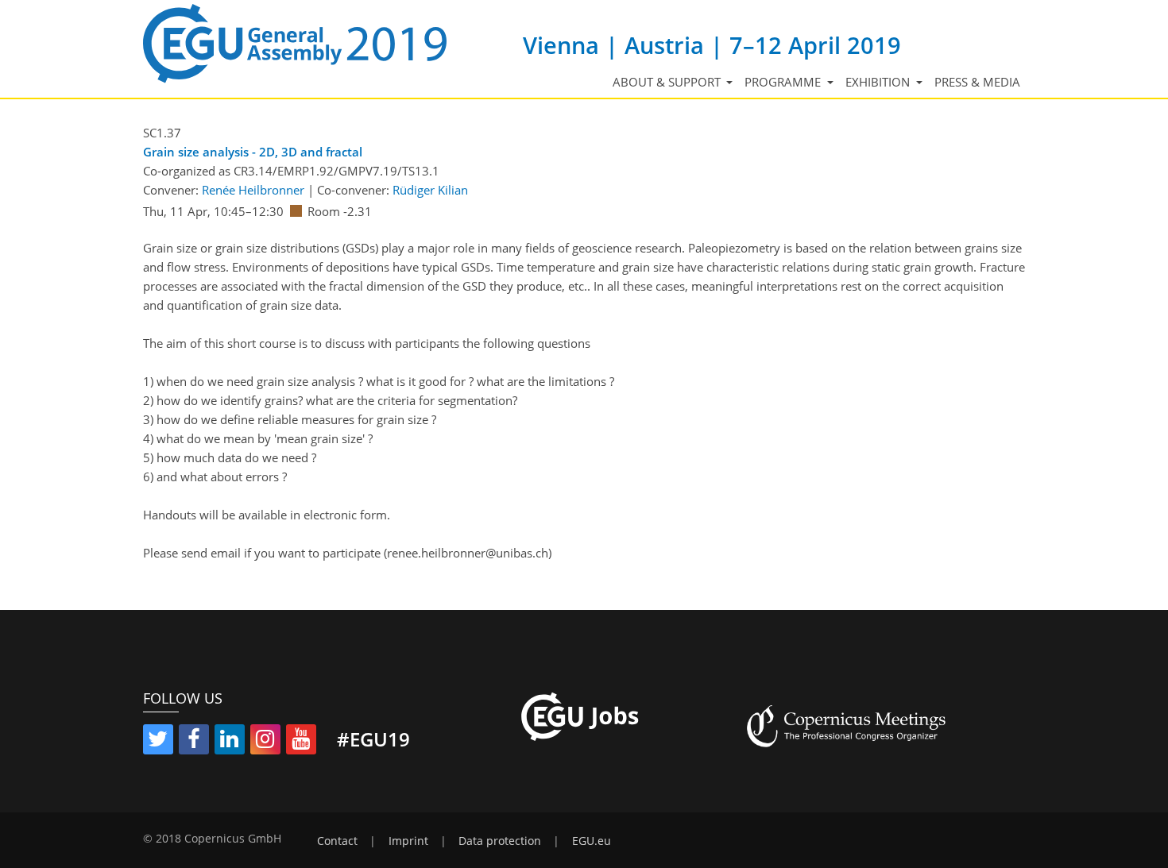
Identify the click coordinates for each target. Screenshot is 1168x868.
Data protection (499, 841)
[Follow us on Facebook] (194, 742)
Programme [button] (784, 82)
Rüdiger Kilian (430, 190)
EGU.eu (591, 841)
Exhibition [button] (879, 82)
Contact (337, 841)
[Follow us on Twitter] (158, 742)
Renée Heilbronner (253, 190)
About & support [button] (668, 82)
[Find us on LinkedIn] (230, 742)
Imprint (408, 841)
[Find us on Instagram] (265, 742)
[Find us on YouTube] (301, 742)
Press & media (977, 82)
